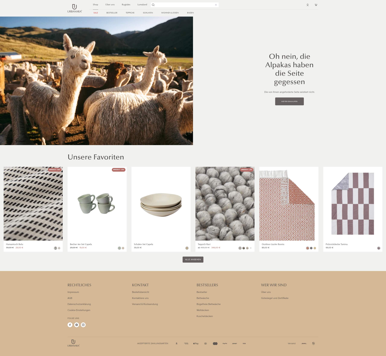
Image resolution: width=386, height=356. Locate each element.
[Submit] (153, 4)
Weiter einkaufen (289, 101)
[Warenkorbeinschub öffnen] (316, 4)
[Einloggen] (307, 4)
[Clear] (215, 5)
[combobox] (185, 4)
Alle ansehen (193, 259)
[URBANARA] (75, 8)
